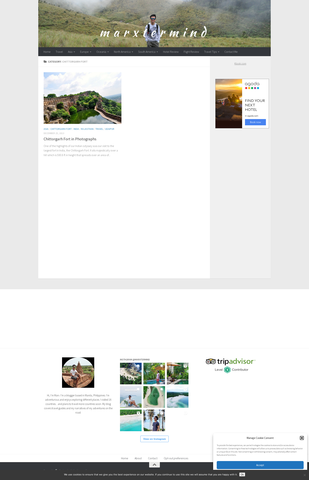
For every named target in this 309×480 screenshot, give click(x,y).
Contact (152, 458)
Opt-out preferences (176, 458)
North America (122, 51)
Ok (242, 474)
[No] (304, 475)
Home (47, 51)
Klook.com (240, 63)
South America (146, 51)
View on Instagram (154, 438)
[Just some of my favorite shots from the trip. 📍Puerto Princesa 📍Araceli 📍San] (154, 397)
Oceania (101, 51)
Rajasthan (87, 129)
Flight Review (191, 51)
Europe (84, 51)
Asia (70, 51)
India (76, 129)
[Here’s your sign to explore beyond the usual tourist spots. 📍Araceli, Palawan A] (177, 420)
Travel (59, 51)
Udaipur (109, 129)
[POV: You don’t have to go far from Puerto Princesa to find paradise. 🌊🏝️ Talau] (131, 420)
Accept (260, 465)
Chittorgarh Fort (61, 129)
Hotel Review (171, 51)
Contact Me (231, 51)
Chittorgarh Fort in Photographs (70, 138)
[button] (302, 438)
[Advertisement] (240, 199)
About (138, 458)
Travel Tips (210, 51)
